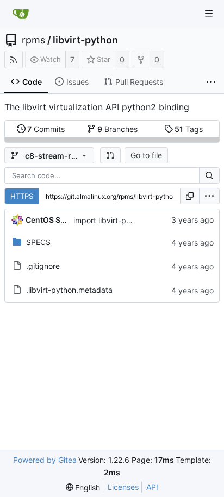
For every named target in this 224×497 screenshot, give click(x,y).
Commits (46, 129)
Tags (189, 129)
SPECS (38, 242)
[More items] (211, 82)
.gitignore (43, 265)
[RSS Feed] (13, 59)
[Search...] (209, 175)
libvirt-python (85, 40)
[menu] (209, 196)
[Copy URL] (190, 196)
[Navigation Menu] (209, 13)
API (152, 487)
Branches (117, 129)
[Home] (20, 13)
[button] (110, 155)
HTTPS (21, 196)
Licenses (123, 487)
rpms (33, 40)
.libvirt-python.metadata (69, 289)
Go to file (146, 155)
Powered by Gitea (45, 459)
